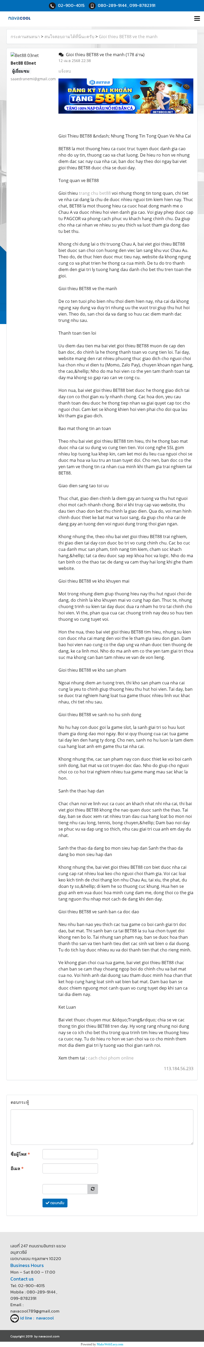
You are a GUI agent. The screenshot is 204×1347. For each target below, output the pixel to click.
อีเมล (17, 1168)
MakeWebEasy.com (110, 1344)
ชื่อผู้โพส (20, 1154)
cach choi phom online (111, 1058)
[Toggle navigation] (197, 19)
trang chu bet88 (95, 193)
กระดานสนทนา (25, 36)
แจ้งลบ (64, 71)
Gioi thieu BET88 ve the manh (128, 36)
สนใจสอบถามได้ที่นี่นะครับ (69, 36)
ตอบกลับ (56, 1203)
